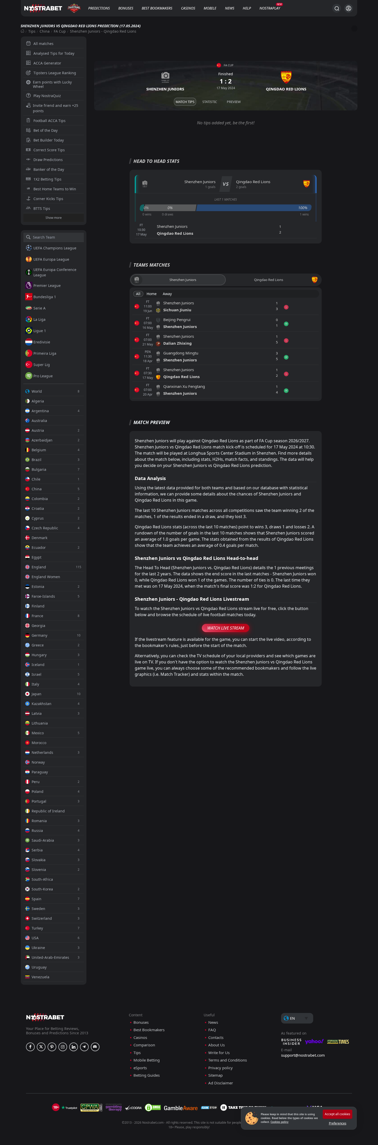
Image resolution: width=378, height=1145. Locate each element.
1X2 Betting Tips (47, 179)
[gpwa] (91, 1107)
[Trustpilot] (69, 1107)
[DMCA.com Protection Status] (153, 1107)
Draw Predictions (48, 159)
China (45, 31)
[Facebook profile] (30, 1047)
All (138, 293)
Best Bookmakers (157, 8)
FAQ (212, 1029)
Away (167, 293)
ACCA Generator (47, 63)
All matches (43, 43)
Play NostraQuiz (47, 95)
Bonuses (125, 8)
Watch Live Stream (225, 628)
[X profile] (41, 1047)
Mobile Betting (146, 1060)
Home (152, 293)
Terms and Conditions (227, 1060)
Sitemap (215, 1075)
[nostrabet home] (45, 1017)
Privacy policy (220, 1067)
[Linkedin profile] (73, 1047)
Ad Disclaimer (220, 1083)
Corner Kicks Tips (48, 198)
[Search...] (336, 8)
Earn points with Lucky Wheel (52, 84)
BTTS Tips (41, 208)
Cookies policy (280, 1122)
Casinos (188, 8)
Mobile (210, 8)
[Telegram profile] (84, 1047)
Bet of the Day (45, 130)
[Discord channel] (95, 1047)
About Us (216, 1045)
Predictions (99, 8)
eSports (140, 1067)
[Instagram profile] (62, 1047)
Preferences (337, 1123)
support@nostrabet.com (303, 1055)
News (229, 8)
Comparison (144, 1045)
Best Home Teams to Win (54, 188)
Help (247, 8)
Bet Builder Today (48, 140)
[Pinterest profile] (52, 1047)
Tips (31, 31)
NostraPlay (269, 8)
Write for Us (219, 1052)
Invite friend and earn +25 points (55, 108)
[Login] (348, 8)
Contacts (215, 1037)
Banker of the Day (48, 169)
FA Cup (60, 31)
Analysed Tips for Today (53, 53)
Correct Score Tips (49, 149)
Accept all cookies (337, 1114)
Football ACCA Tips (49, 120)
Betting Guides (146, 1075)
